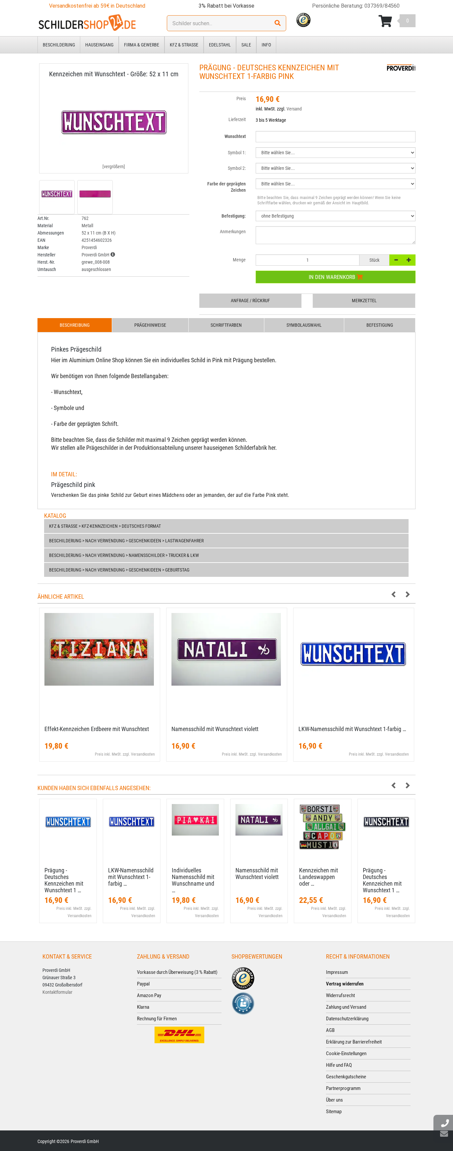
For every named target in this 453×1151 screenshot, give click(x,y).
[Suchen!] (277, 23)
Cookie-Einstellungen (346, 1053)
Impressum (337, 972)
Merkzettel (364, 300)
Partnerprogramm (343, 1088)
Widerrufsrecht (340, 995)
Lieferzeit (237, 119)
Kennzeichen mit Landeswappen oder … (318, 877)
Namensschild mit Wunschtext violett (214, 728)
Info (266, 44)
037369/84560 (382, 6)
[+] (409, 260)
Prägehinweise (150, 325)
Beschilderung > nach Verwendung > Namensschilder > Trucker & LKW (124, 555)
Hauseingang (99, 44)
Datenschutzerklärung (347, 1019)
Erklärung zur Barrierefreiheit (354, 1042)
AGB (330, 1030)
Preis (241, 98)
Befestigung (379, 325)
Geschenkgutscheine (346, 1077)
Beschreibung (75, 325)
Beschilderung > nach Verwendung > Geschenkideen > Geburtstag (119, 570)
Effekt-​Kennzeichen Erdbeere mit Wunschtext (96, 728)
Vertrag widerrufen (344, 984)
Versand (294, 108)
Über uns (334, 1100)
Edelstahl (220, 44)
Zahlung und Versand (346, 1007)
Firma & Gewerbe (141, 44)
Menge (239, 259)
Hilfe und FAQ (339, 1065)
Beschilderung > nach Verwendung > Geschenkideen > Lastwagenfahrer (126, 540)
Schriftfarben (226, 325)
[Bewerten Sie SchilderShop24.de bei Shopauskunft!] (243, 1003)
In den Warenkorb (332, 277)
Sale (246, 44)
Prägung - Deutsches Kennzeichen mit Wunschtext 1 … (63, 880)
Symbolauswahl (304, 325)
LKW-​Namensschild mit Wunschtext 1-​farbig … (352, 728)
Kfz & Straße (184, 44)
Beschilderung (59, 44)
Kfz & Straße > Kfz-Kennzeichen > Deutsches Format (105, 526)
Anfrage (250, 300)
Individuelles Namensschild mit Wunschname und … (193, 880)
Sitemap (334, 1112)
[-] (396, 260)
